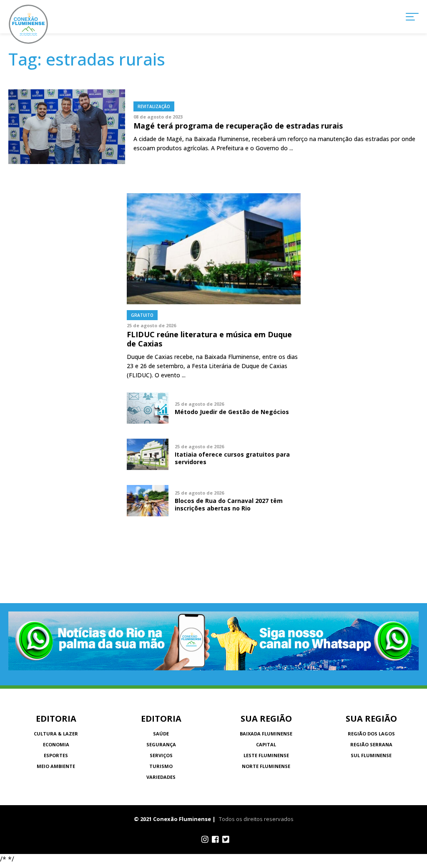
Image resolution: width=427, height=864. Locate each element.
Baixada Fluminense (266, 733)
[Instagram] (204, 839)
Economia (56, 744)
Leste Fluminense (266, 755)
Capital (266, 744)
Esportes (56, 755)
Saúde (161, 733)
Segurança (161, 744)
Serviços (161, 755)
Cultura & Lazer (56, 733)
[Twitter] (225, 839)
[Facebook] (215, 839)
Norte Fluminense (266, 766)
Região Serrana (371, 744)
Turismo (161, 766)
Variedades (161, 777)
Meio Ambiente (56, 766)
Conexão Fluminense (28, 24)
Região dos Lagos (371, 733)
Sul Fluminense (371, 755)
